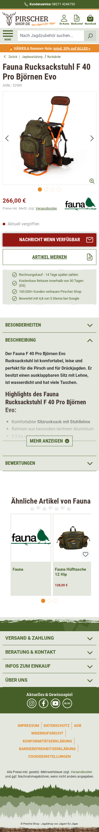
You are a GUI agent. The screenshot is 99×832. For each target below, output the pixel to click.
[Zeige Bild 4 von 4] (59, 189)
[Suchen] (90, 35)
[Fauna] (80, 204)
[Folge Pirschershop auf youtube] (55, 703)
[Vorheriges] (7, 138)
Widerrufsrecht (47, 733)
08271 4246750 (52, 4)
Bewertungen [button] (20, 463)
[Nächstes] (92, 138)
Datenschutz (56, 725)
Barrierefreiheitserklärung (47, 749)
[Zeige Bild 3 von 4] (52, 189)
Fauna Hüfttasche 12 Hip (70, 572)
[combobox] (50, 35)
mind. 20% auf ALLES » (71, 48)
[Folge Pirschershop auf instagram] (31, 703)
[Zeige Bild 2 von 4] (46, 189)
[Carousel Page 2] (50, 601)
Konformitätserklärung (47, 741)
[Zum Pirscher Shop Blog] (67, 703)
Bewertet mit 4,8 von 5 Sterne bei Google (49, 298)
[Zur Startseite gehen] (26, 19)
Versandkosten (46, 208)
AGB (77, 725)
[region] (49, 142)
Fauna (18, 569)
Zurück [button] (14, 57)
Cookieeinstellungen (49, 756)
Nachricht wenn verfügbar (49, 239)
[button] (49, 339)
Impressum (28, 725)
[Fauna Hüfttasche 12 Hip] (73, 538)
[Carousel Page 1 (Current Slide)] (43, 601)
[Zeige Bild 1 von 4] (40, 189)
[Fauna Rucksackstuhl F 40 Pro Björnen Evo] (49, 138)
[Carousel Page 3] (56, 601)
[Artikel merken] (85, 554)
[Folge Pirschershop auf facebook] (43, 703)
